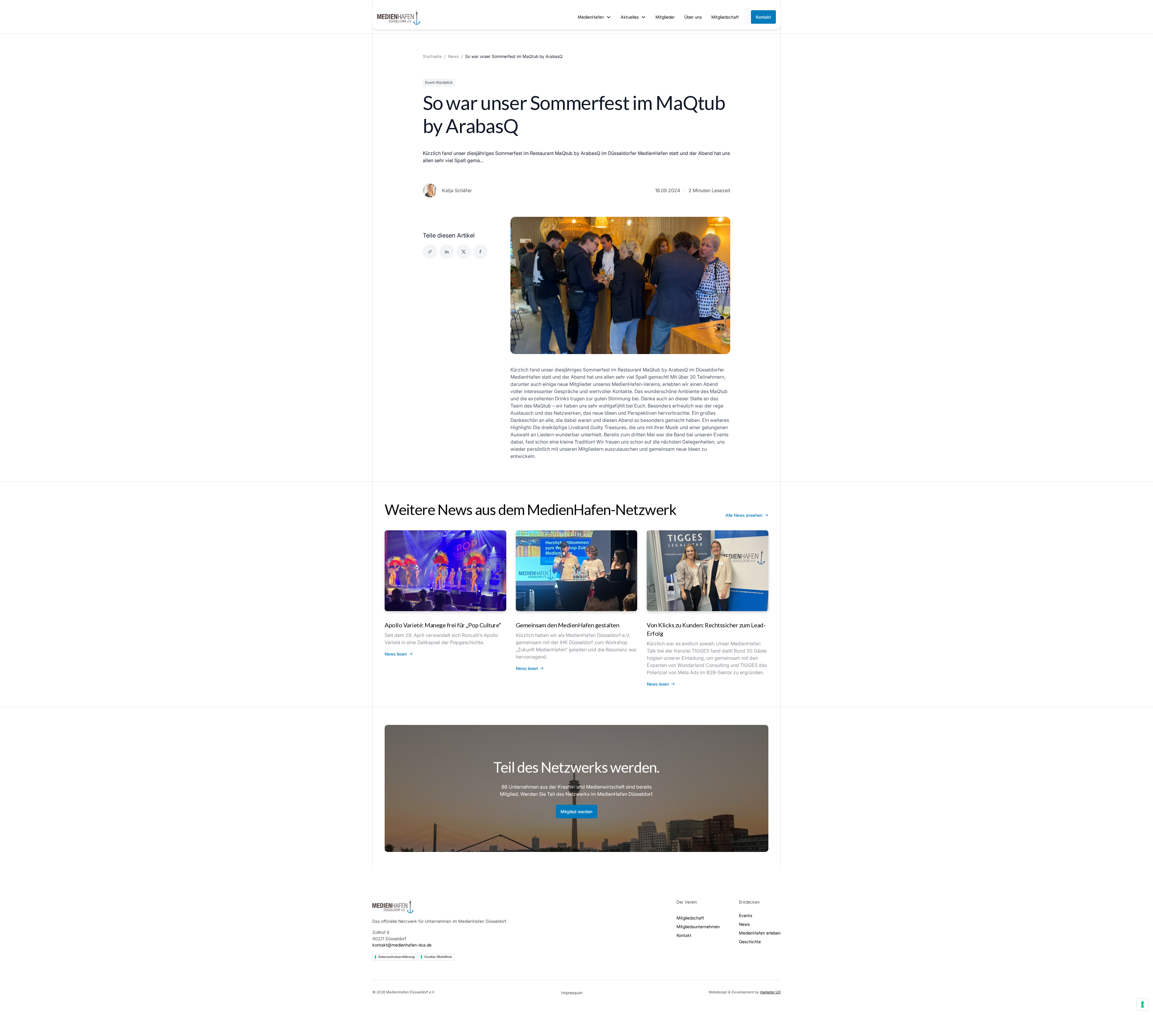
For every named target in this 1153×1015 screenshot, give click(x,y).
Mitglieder (665, 17)
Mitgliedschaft (725, 17)
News (453, 56)
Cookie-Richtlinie (438, 957)
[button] (594, 17)
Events (745, 915)
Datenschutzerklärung (396, 957)
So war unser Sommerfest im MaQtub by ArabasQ (514, 56)
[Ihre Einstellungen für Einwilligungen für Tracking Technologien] (1142, 1004)
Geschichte (750, 941)
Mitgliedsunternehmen (698, 926)
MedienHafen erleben (760, 932)
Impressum (572, 992)
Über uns (693, 17)
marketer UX (770, 992)
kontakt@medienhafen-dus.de (401, 944)
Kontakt (763, 17)
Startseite (432, 56)
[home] (398, 17)
